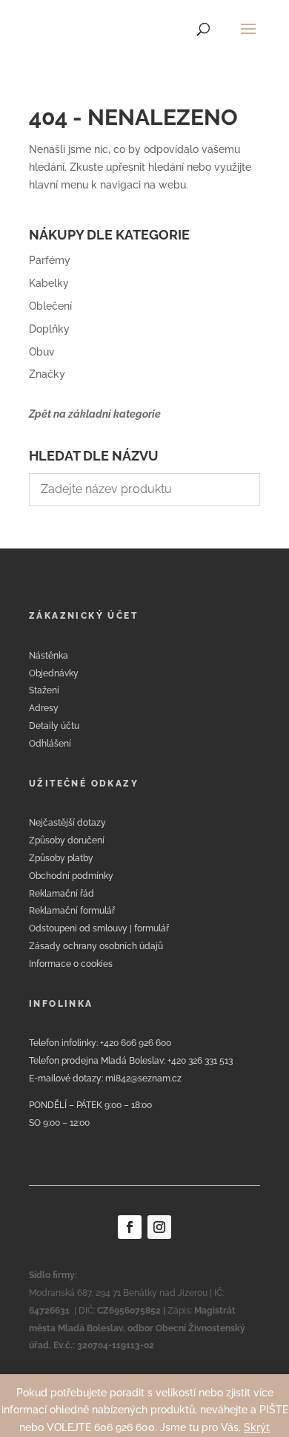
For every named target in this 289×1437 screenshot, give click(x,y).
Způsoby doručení (66, 840)
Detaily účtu (54, 726)
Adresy (44, 708)
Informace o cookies (71, 964)
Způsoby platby (61, 858)
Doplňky (49, 329)
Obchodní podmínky (71, 876)
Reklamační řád (61, 894)
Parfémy (49, 260)
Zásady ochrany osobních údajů (96, 946)
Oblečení (50, 306)
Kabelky (49, 283)
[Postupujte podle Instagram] (159, 1227)
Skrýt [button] (257, 1427)
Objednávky (54, 673)
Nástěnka (48, 655)
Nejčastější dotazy (67, 823)
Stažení (44, 690)
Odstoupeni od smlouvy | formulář (99, 928)
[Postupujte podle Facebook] (130, 1227)
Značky (47, 374)
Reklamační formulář (72, 911)
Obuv (42, 352)
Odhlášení (50, 743)
